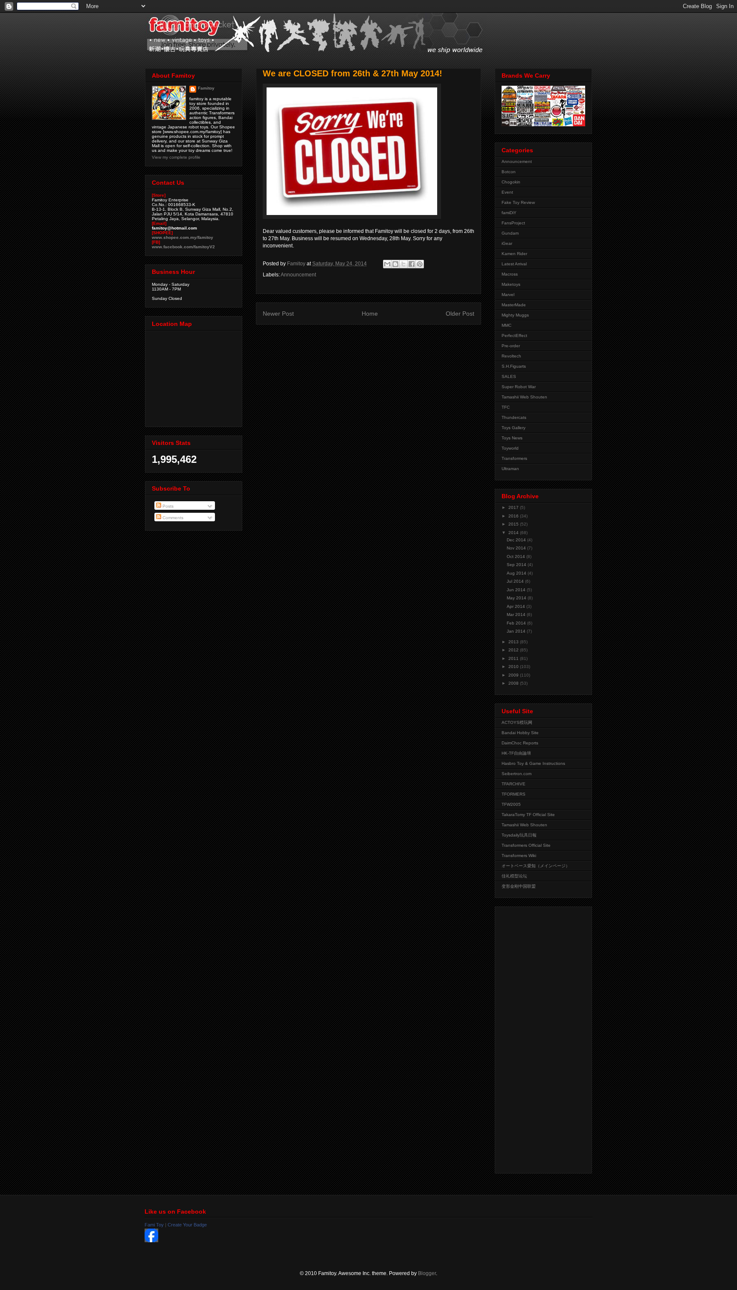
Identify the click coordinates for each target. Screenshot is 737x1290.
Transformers (514, 458)
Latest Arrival (514, 263)
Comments (172, 517)
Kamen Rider (514, 253)
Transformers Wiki (519, 855)
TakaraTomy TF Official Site (528, 814)
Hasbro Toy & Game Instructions (533, 763)
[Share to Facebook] (411, 264)
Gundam (510, 233)
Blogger (427, 1273)
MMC (506, 325)
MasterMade (514, 304)
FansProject (513, 223)
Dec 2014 (517, 540)
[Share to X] (403, 264)
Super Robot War (519, 386)
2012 (514, 650)
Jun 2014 (517, 589)
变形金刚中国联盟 (519, 886)
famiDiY (509, 212)
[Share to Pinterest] (419, 264)
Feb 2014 (517, 623)
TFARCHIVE (513, 784)
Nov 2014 (517, 548)
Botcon (509, 171)
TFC (506, 407)
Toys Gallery (513, 427)
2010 (514, 666)
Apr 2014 (516, 606)
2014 (514, 532)
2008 (514, 683)
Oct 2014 (516, 556)
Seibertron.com (516, 773)
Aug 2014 (517, 573)
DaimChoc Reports (520, 743)
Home (370, 313)
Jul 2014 (516, 581)
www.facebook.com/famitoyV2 (183, 246)
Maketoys (511, 284)
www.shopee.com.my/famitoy (182, 237)
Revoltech (511, 356)
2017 (514, 507)
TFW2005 (511, 804)
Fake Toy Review (518, 202)
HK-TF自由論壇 (516, 753)
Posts (167, 506)
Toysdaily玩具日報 (519, 835)
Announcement (298, 275)
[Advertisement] (536, 1038)
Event (507, 192)
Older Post (460, 313)
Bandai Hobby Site (520, 732)
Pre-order (511, 345)
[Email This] (387, 264)
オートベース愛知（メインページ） (536, 865)
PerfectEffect (514, 335)
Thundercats (514, 417)
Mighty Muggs (515, 315)
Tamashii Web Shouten (524, 397)
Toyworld (510, 448)
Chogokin (511, 182)
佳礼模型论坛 (514, 876)
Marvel (508, 294)
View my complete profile (176, 157)
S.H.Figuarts (514, 366)
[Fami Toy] (151, 1241)
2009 (514, 675)
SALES (509, 376)
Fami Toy (154, 1224)
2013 (514, 641)
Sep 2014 (517, 564)
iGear (507, 243)
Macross (510, 274)
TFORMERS (513, 794)
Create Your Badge (187, 1224)
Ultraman (510, 468)
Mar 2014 (517, 614)
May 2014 (517, 598)
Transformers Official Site (526, 845)
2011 (514, 658)
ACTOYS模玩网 (517, 722)
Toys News (512, 438)
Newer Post (278, 313)
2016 (514, 516)
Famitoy (206, 88)
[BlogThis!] (395, 264)
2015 (514, 524)
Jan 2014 (517, 631)
